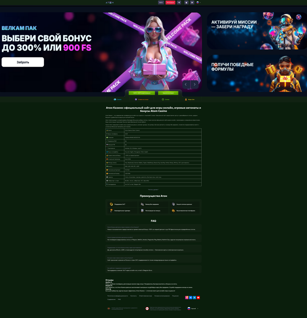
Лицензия (175, 296)
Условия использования (162, 296)
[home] (110, 2)
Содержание (111, 299)
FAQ (119, 299)
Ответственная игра (145, 296)
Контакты (133, 296)
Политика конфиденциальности (117, 296)
